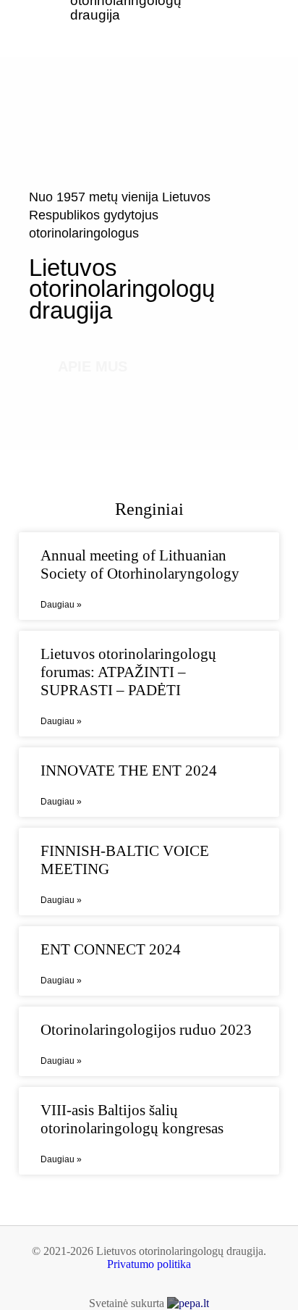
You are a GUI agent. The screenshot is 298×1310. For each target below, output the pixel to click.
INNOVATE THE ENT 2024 (129, 770)
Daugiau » (61, 605)
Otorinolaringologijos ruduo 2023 (146, 1029)
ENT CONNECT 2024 (111, 949)
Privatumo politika (149, 1264)
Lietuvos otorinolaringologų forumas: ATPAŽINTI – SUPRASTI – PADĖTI (128, 672)
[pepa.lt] (188, 1303)
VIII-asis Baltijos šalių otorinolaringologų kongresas (132, 1119)
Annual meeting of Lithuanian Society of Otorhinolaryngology (140, 564)
